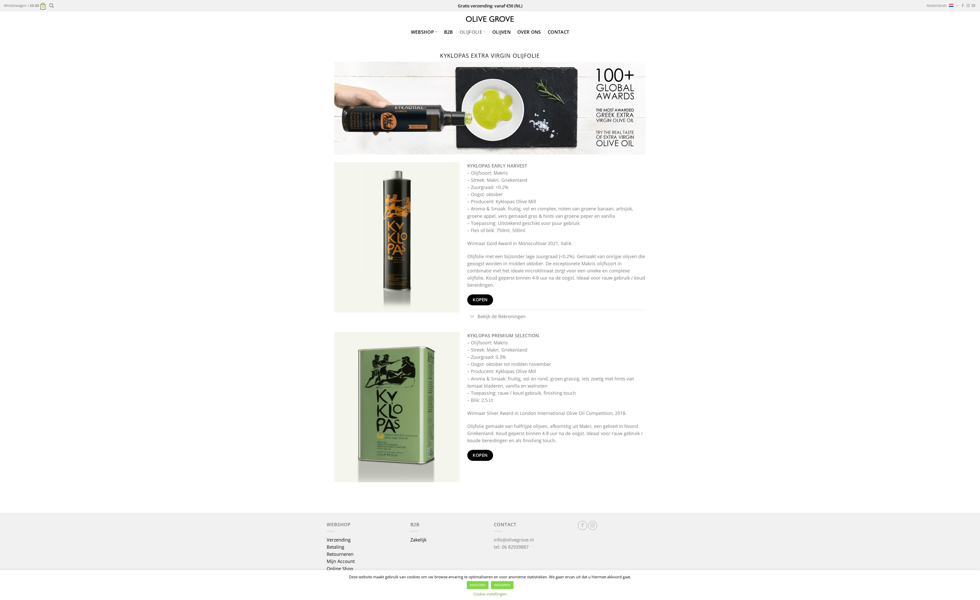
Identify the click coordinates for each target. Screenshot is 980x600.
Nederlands (937, 5)
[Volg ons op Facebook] (962, 6)
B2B (448, 32)
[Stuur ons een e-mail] (973, 6)
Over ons (529, 32)
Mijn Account (341, 561)
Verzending (339, 540)
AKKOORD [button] (477, 585)
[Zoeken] (51, 5)
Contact (558, 32)
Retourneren (340, 554)
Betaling (335, 547)
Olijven (501, 32)
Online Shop (340, 569)
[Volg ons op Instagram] (968, 6)
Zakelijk (418, 540)
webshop (422, 32)
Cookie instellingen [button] (490, 593)
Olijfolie (471, 32)
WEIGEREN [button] (502, 585)
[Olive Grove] (490, 19)
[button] (25, 6)
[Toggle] (472, 316)
